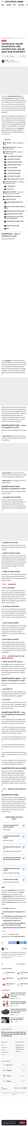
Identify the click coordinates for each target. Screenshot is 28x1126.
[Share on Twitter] (8, 56)
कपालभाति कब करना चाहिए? (10, 199)
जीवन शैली (8, 38)
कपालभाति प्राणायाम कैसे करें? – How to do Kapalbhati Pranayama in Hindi (13, 192)
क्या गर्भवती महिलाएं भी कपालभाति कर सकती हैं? (13, 222)
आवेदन (11, 1021)
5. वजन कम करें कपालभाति (11, 167)
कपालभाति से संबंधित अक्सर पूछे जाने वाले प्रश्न (13, 203)
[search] (19, 1)
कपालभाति (8, 360)
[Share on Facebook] (5, 56)
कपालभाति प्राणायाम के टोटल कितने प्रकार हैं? (15, 211)
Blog (5, 38)
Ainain (7, 60)
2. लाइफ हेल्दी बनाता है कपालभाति (13, 159)
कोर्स (13, 998)
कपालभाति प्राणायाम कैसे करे (19, 936)
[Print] (12, 56)
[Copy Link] (10, 56)
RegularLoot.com (20, 1047)
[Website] (22, 949)
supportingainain (6, 952)
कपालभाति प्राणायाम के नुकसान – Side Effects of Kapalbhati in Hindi (13, 182)
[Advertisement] (14, 21)
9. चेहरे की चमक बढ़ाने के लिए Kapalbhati (15, 179)
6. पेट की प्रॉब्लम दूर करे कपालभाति (13, 170)
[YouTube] (25, 949)
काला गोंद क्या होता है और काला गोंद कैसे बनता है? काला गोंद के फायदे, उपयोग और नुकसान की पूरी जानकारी (18, 1011)
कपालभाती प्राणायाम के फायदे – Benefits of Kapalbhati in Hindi (13, 152)
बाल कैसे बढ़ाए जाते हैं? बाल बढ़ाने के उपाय (11, 920)
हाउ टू (11, 1005)
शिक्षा (11, 998)
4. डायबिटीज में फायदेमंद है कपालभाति (13, 164)
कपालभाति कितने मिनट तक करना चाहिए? (13, 196)
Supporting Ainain (13, 1)
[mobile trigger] (3, 1)
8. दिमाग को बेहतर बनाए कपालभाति (13, 176)
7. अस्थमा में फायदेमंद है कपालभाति (13, 173)
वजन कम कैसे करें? (12, 584)
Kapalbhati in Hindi (13, 934)
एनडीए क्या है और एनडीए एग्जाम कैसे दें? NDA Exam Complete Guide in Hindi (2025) (18, 994)
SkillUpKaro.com (20, 1049)
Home (3, 38)
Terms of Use (13, 1123)
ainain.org (18, 1051)
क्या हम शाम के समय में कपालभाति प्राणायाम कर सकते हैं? (14, 207)
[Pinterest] (9, 979)
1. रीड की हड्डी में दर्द (10, 186)
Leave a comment (21, 964)
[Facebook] (23, 949)
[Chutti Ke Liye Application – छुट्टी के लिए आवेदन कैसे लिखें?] (5, 1020)
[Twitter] (23, 1088)
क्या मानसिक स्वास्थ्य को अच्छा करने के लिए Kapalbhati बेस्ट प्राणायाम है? (13, 217)
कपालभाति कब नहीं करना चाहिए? (12, 225)
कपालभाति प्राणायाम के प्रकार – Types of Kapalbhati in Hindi (12, 148)
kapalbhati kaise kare (7, 936)
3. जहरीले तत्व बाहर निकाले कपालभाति (14, 162)
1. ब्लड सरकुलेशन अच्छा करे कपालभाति (14, 156)
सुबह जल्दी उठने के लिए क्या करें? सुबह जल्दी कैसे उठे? (14, 927)
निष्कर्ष (7, 228)
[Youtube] (9, 984)
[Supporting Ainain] (4, 1088)
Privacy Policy (5, 1123)
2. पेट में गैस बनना (10, 189)
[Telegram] (14, 1081)
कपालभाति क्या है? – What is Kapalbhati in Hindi (13, 143)
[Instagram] (14, 1070)
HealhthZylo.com (20, 1045)
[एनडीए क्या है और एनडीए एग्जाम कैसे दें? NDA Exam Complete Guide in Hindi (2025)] (5, 995)
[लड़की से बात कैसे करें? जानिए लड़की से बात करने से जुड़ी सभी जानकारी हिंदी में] (5, 1004)
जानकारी (11, 1014)
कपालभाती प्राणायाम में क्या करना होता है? (14, 214)
